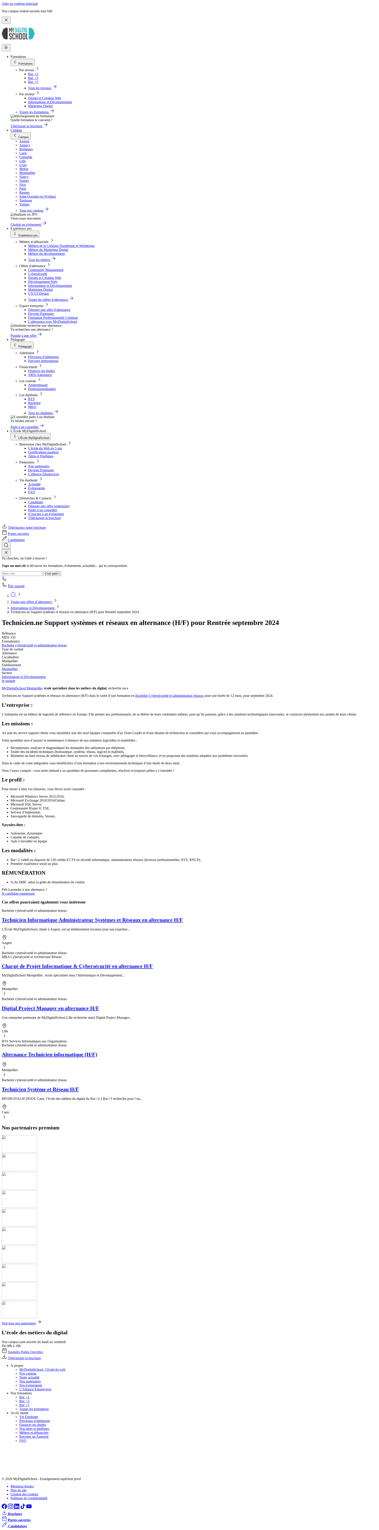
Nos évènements (30, 1385)
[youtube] (29, 1508)
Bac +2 (33, 74)
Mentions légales (22, 1486)
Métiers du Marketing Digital (48, 250)
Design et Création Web (44, 98)
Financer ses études (41, 371)
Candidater (35, 502)
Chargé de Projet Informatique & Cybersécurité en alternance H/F (77, 966)
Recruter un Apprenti (33, 1436)
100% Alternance (40, 375)
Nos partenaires (39, 466)
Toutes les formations (34, 1409)
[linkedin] (17, 1508)
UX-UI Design (38, 293)
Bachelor (34, 403)
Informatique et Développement (50, 102)
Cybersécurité (37, 274)
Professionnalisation (42, 389)
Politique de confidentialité (29, 1498)
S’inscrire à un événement (46, 514)
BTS (31, 399)
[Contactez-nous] (4, 580)
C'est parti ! (52, 573)
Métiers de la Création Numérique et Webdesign (61, 246)
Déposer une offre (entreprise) (49, 506)
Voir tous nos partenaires (19, 1323)
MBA (32, 407)
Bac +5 (33, 82)
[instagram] (11, 1508)
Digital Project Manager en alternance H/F (50, 1008)
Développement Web (42, 282)
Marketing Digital (40, 106)
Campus (16, 130)
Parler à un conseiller (42, 510)
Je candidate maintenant (18, 893)
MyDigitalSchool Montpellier (22, 688)
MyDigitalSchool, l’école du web (42, 1369)
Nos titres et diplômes (34, 1429)
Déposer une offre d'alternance (49, 310)
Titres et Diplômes (40, 456)
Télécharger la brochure (44, 518)
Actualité (34, 484)
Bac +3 (33, 78)
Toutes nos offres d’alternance (32, 602)
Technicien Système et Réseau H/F (40, 1089)
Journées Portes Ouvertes (25, 1352)
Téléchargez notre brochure (27, 527)
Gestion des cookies (24, 1494)
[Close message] (6, 20)
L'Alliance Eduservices (35, 1389)
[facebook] (5, 1508)
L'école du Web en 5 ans (45, 448)
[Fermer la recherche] (6, 552)
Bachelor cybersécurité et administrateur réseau (34, 645)
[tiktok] (23, 1508)
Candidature (16, 540)
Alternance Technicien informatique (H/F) (49, 1054)
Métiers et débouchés (33, 1432)
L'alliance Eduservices (43, 474)
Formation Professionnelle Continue (53, 317)
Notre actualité (29, 1377)
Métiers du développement (46, 254)
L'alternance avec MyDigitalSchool (52, 321)
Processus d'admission (43, 357)
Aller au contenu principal (20, 3)
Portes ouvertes (18, 534)
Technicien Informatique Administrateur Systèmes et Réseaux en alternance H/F (92, 920)
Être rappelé (16, 586)
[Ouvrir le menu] (6, 47)
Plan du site (19, 1490)
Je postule (8, 681)
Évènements (36, 488)
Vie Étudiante (28, 1417)
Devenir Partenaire (41, 314)
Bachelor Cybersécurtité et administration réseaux (169, 696)
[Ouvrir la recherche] (6, 545)
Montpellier (10, 669)
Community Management (45, 270)
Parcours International (43, 361)
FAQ (31, 492)
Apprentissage (38, 385)
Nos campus (27, 1373)
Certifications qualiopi (43, 452)
